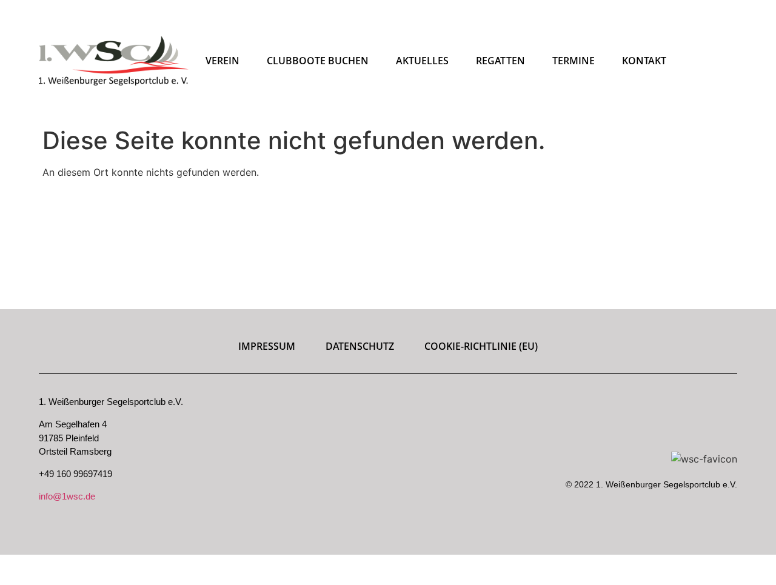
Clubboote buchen (318, 60)
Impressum (266, 346)
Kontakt (644, 60)
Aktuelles (422, 60)
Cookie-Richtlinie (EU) (481, 346)
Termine (573, 60)
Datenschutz (360, 346)
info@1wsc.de (67, 496)
